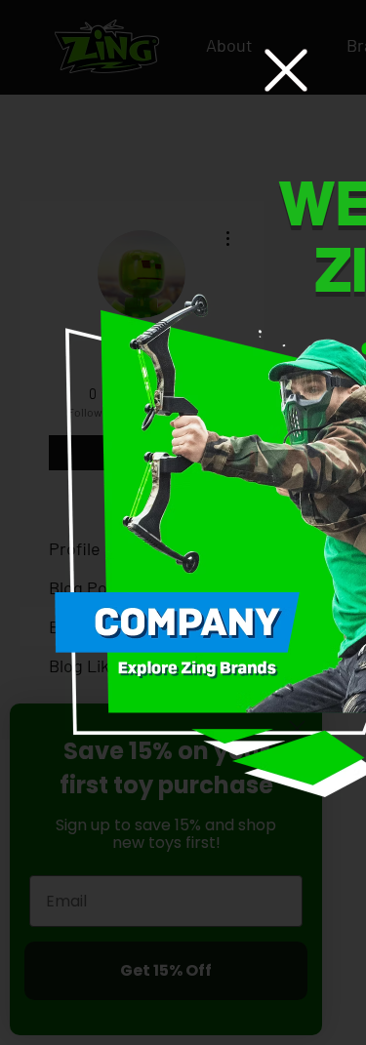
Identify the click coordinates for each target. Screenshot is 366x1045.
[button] (285, 70)
